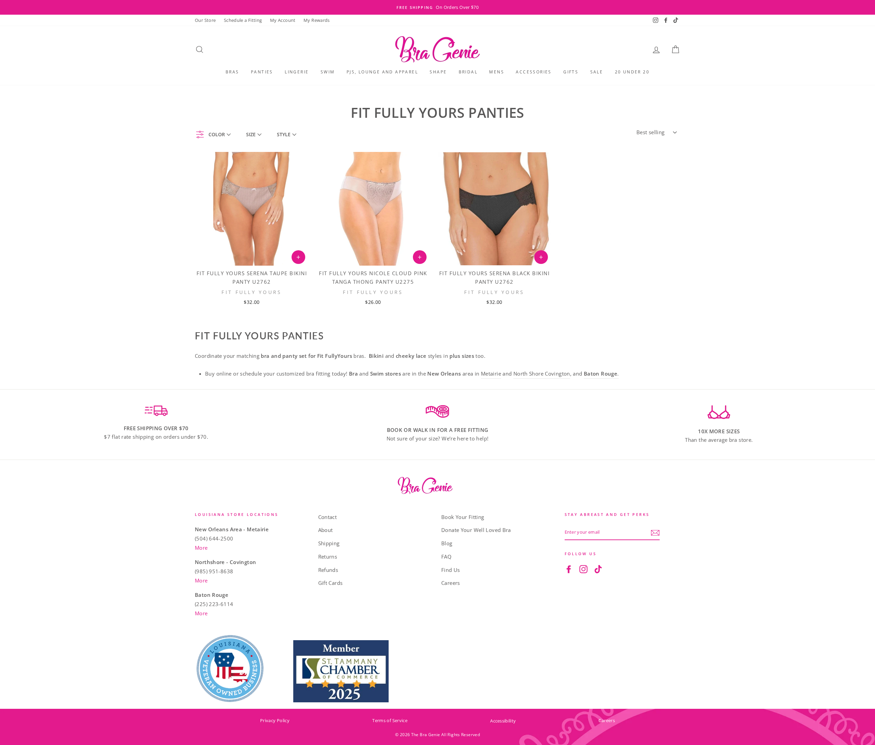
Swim (328, 72)
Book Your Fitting (462, 517)
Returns (327, 556)
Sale (596, 72)
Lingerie (297, 72)
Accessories (533, 72)
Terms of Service (389, 720)
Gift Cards (330, 582)
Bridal (468, 72)
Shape (438, 72)
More (201, 547)
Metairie (491, 373)
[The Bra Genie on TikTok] (598, 568)
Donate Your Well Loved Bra (476, 529)
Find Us (450, 569)
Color (216, 134)
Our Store (205, 20)
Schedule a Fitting (243, 20)
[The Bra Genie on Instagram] (583, 568)
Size (251, 134)
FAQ (446, 556)
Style (284, 134)
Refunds (328, 569)
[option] (437, 7)
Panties (262, 72)
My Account (283, 20)
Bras (232, 72)
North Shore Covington (541, 373)
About (325, 529)
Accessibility (503, 721)
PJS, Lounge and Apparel (382, 72)
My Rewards (317, 20)
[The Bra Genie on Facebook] (569, 568)
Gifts (570, 72)
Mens (496, 72)
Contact (327, 517)
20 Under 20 (632, 72)
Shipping (329, 543)
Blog (447, 543)
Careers (450, 582)
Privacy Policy (275, 720)
